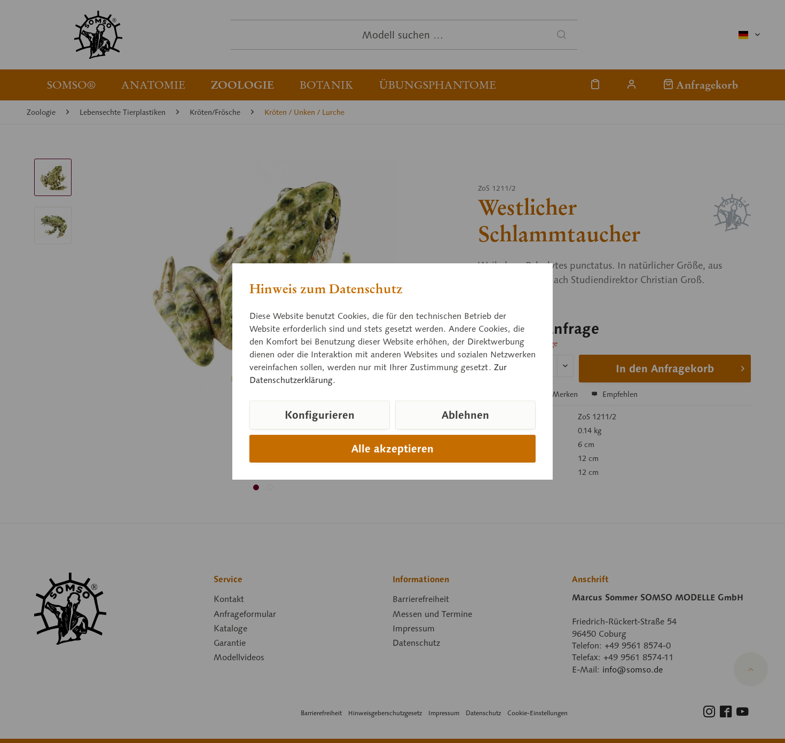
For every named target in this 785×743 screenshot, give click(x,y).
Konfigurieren (320, 415)
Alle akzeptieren (392, 449)
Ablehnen (465, 415)
